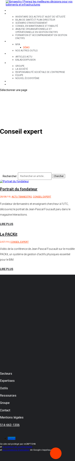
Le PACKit (8, 234)
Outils (11, 41)
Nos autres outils (26, 50)
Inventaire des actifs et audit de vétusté (40, 16)
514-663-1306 (10, 425)
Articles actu (23, 56)
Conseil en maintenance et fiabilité (36, 26)
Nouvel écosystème (27, 78)
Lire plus (6, 224)
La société (21, 69)
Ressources (15, 53)
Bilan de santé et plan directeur (35, 19)
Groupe (12, 63)
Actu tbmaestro (22, 196)
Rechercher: (10, 176)
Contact (13, 81)
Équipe (19, 75)
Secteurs (13, 10)
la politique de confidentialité (17, 447)
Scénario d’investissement (31, 23)
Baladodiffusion (25, 59)
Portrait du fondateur (19, 189)
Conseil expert (42, 196)
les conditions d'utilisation (15, 450)
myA (17, 44)
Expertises (14, 13)
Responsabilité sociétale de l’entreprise (40, 72)
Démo (26, 47)
